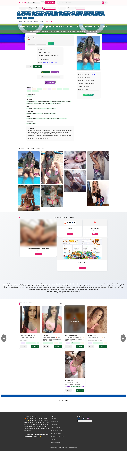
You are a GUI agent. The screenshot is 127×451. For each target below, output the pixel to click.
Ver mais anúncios (63, 395)
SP (33, 12)
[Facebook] (78, 418)
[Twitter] (83, 418)
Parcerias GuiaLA (55, 442)
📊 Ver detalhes (92, 74)
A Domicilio (29, 108)
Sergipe (34, 15)
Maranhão (79, 15)
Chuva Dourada (37, 103)
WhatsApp (38, 66)
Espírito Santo (67, 12)
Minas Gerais (79, 12)
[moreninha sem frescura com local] (74, 364)
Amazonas (31, 18)
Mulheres (68, 101)
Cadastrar (53, 418)
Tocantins (40, 15)
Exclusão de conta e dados (57, 436)
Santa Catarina (27, 15)
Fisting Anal (46, 118)
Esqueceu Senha (55, 421)
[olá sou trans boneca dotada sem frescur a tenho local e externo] (52, 319)
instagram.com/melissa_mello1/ (49, 62)
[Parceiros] (38, 232)
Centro (71, 382)
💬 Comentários (50, 82)
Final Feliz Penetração (38, 113)
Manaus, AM (52, 337)
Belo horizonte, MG (77, 337)
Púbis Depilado (35, 91)
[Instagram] (88, 418)
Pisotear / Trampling (55, 118)
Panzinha (45, 335)
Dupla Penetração (46, 103)
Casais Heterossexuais (32, 101)
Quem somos (54, 424)
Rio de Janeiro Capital (26, 12)
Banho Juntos (30, 103)
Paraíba (50, 15)
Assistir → (38, 253)
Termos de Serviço (55, 427)
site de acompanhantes (37, 426)
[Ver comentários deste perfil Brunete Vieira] (98, 307)
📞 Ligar (29, 66)
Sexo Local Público (51, 108)
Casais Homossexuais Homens (44, 101)
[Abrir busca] (103, 2)
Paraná (55, 15)
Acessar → (82, 268)
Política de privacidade (56, 430)
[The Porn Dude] (82, 248)
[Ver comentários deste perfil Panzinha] (53, 307)
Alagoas (19, 18)
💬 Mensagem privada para (50, 76)
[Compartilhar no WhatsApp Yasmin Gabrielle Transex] (38, 307)
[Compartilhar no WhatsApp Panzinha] (60, 307)
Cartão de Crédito (37, 108)
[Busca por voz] (105, 2)
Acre (103, 15)
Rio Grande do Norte (89, 12)
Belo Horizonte (34, 21)
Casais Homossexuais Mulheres (58, 101)
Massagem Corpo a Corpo (49, 113)
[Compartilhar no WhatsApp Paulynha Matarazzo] (82, 307)
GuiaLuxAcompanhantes (58, 447)
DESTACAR (51, 43)
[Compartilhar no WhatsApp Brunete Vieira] (105, 307)
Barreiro (41, 21)
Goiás (73, 12)
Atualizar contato (41, 43)
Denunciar (31, 43)
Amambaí (90, 338)
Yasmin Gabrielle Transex (27, 335)
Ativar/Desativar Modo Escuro (85, 421)
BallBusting (63, 118)
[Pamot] (70, 223)
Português (29, 96)
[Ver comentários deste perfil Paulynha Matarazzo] (75, 307)
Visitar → (70, 233)
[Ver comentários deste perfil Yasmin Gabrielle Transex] (30, 307)
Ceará (60, 12)
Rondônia (20, 15)
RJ (18, 12)
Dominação (40, 118)
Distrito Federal (49, 12)
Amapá (25, 18)
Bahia (56, 12)
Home (20, 21)
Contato (53, 439)
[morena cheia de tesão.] (29, 319)
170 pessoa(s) (45, 72)
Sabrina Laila (69, 380)
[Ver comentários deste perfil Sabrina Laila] (75, 353)
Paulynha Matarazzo (71, 335)
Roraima (73, 15)
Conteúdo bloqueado (74, 319)
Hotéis (44, 108)
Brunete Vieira (92, 335)
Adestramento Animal (31, 118)
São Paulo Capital (40, 12)
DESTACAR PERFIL (88, 94)
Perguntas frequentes (56, 433)
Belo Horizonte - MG (38, 39)
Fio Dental (29, 113)
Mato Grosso (86, 15)
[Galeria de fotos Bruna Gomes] (29, 167)
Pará (45, 15)
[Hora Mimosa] (95, 223)
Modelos (29, 91)
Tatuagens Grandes (31, 123)
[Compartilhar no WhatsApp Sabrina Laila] (82, 353)
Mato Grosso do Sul (95, 15)
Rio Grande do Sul (99, 12)
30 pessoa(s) (55, 72)
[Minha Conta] (43, 2)
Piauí (68, 15)
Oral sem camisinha (56, 103)
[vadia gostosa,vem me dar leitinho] (97, 319)
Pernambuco (62, 15)
